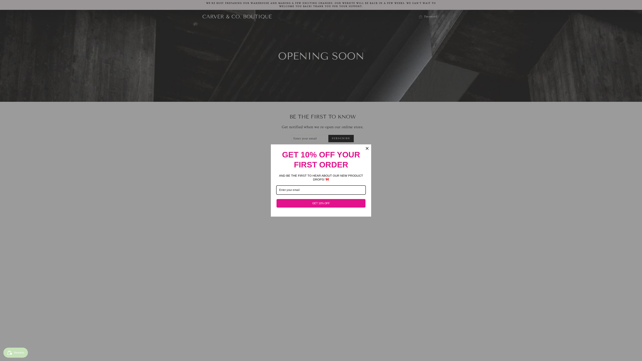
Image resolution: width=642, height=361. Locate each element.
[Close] (367, 148)
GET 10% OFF (321, 203)
